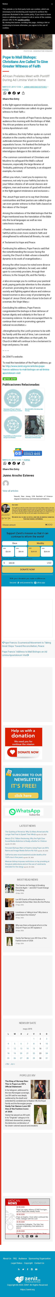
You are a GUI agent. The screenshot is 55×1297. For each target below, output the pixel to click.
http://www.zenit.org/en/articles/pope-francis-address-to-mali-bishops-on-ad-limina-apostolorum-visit (26, 369)
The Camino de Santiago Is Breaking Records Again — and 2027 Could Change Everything (32, 887)
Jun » (12, 1064)
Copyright (28, 1263)
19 (15, 1053)
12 (15, 1049)
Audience (23, 1258)
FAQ (15, 1258)
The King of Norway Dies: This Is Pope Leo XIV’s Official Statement (17, 1084)
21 (27, 1053)
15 (34, 1049)
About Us (7, 1258)
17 (47, 1049)
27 (21, 1058)
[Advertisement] (27, 621)
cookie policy (24, 20)
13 (21, 1049)
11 (8, 1049)
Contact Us (39, 1263)
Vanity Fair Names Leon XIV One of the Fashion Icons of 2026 (31, 939)
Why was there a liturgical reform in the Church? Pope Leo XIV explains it (31, 926)
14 (27, 1049)
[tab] (16, 1202)
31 (47, 1058)
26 (15, 1058)
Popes (6, 90)
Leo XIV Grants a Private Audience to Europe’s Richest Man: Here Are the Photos (33, 900)
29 (34, 1058)
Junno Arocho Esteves (35, 87)
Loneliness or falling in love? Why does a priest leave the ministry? (32, 913)
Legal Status (16, 1263)
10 (47, 1044)
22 (34, 1053)
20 (21, 1053)
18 (8, 1053)
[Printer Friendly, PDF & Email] (10, 378)
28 (27, 1058)
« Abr (7, 1064)
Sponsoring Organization (40, 1258)
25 (8, 1058)
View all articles (10, 491)
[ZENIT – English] (27, 1279)
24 (47, 1053)
